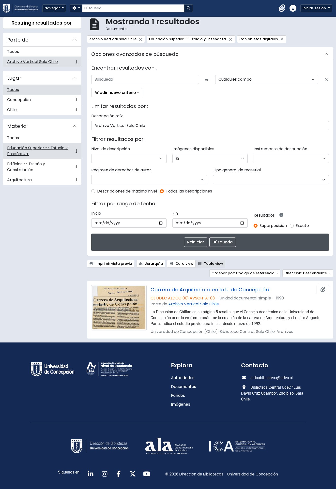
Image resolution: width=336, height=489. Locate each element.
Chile (42, 111)
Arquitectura (42, 181)
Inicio (96, 213)
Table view (213, 263)
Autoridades (182, 378)
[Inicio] (22, 8)
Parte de (18, 39)
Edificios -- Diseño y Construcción (42, 167)
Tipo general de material (237, 170)
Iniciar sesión (315, 8)
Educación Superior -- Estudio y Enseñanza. (42, 151)
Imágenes (180, 404)
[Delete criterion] (326, 79)
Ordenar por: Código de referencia (243, 273)
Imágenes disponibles (193, 149)
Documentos (183, 386)
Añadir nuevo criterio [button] (115, 92)
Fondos (178, 395)
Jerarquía (153, 263)
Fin (175, 213)
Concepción (42, 101)
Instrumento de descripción (280, 149)
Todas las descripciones (189, 191)
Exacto (302, 225)
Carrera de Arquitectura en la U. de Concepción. (210, 290)
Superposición (273, 225)
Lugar (14, 77)
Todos (13, 51)
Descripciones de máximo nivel (127, 191)
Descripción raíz (107, 116)
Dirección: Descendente (306, 273)
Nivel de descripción (110, 149)
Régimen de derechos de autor (121, 170)
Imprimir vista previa (113, 263)
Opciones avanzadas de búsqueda (135, 54)
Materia (17, 126)
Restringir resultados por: (42, 22)
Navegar (53, 8)
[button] (282, 8)
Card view (183, 263)
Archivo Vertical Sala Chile (42, 63)
